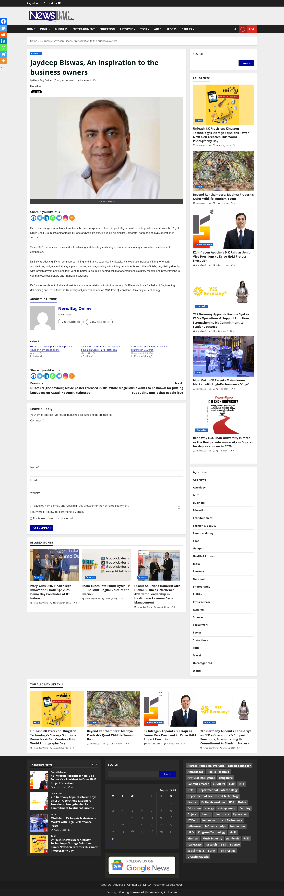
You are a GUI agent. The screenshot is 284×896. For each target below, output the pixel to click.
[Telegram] (59, 218)
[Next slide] (96, 765)
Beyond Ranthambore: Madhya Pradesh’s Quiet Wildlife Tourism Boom (223, 197)
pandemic (232, 838)
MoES (233, 832)
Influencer (194, 826)
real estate (194, 844)
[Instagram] (65, 218)
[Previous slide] (92, 765)
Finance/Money (203, 533)
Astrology (199, 487)
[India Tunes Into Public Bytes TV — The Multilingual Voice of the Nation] (106, 565)
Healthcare (222, 814)
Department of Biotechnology (218, 790)
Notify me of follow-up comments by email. (57, 511)
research (211, 844)
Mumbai (193, 838)
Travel (199, 187)
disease (192, 802)
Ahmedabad (195, 772)
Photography (201, 586)
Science (198, 617)
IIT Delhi (193, 820)
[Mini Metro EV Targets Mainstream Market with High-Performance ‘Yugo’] (223, 356)
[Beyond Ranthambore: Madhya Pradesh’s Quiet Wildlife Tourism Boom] (223, 171)
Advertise (119, 884)
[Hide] (1, 67)
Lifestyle (126, 29)
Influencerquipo (215, 826)
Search (198, 54)
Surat (211, 850)
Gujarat (193, 814)
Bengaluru (226, 778)
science (235, 844)
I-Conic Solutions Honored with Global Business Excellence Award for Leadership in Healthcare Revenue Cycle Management (157, 594)
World (197, 670)
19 (132, 824)
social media (196, 850)
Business (61, 29)
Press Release (204, 244)
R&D (246, 838)
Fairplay (245, 808)
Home (31, 29)
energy (209, 808)
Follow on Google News (168, 884)
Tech (143, 29)
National (199, 579)
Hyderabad (240, 814)
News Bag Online (42, 80)
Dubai (242, 802)
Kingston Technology (211, 832)
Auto (158, 29)
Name (34, 467)
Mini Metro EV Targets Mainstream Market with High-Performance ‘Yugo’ (221, 382)
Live (252, 29)
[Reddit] (3, 34)
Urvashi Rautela (198, 856)
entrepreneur (227, 808)
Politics (197, 594)
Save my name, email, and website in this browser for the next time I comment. (81, 505)
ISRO (191, 832)
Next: (146, 388)
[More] (72, 218)
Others (186, 29)
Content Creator (198, 784)
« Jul (111, 844)
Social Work (200, 625)
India (43, 29)
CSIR (232, 784)
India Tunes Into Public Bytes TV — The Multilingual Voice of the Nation (106, 590)
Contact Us (134, 884)
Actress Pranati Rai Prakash (206, 766)
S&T (223, 844)
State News (200, 640)
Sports (171, 29)
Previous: (68, 388)
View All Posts (99, 321)
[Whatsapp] (53, 218)
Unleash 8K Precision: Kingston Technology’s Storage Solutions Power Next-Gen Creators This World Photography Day (221, 135)
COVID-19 (219, 784)
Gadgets (198, 548)
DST (231, 802)
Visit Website (71, 321)
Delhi (191, 790)
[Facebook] (33, 218)
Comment (37, 420)
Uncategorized (202, 663)
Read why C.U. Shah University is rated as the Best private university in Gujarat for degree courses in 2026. (223, 442)
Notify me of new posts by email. (53, 518)
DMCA (147, 884)
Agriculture (200, 472)
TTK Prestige (227, 850)
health (206, 814)
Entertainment (83, 29)
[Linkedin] (46, 218)
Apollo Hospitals (218, 772)
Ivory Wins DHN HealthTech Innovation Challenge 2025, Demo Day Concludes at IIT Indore (50, 592)
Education (107, 29)
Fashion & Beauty (204, 525)
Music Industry (212, 838)
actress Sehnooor (239, 766)
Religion (198, 609)
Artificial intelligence (201, 778)
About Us (105, 884)
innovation (237, 826)
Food (196, 541)
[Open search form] (235, 29)
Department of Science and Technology (213, 796)
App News (199, 480)
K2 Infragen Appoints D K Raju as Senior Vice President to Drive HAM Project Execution (222, 256)
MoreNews (152, 892)
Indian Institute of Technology (222, 820)
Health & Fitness (203, 556)
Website (35, 493)
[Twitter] (40, 218)
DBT (241, 784)
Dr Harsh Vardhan (213, 802)
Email (34, 480)
